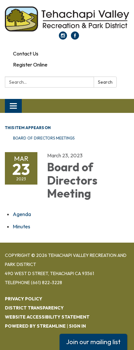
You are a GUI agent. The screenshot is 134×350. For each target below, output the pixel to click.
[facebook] (75, 37)
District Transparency (34, 308)
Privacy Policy (23, 299)
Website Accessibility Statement (47, 317)
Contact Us (25, 53)
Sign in (77, 326)
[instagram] (63, 37)
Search (105, 82)
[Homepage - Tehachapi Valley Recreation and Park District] (67, 18)
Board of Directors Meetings (43, 138)
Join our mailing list (93, 342)
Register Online (30, 64)
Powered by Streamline (35, 326)
